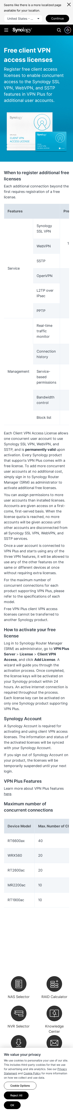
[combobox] (23, 18)
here (7, 794)
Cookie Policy (32, 1073)
